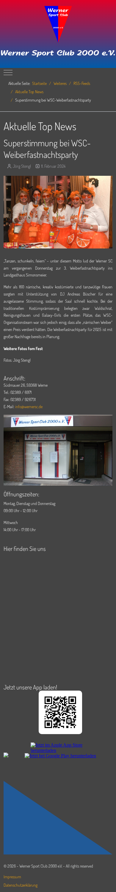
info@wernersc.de (29, 406)
